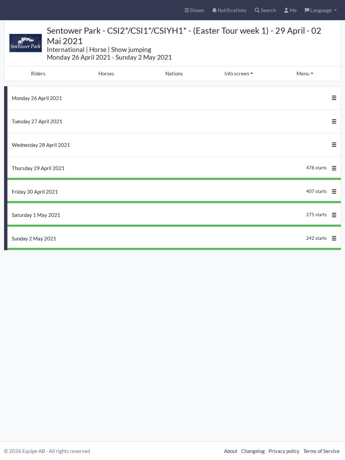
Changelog (253, 451)
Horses (106, 73)
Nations (174, 73)
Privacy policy (284, 451)
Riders (38, 73)
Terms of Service (321, 451)
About (231, 451)
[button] (321, 10)
